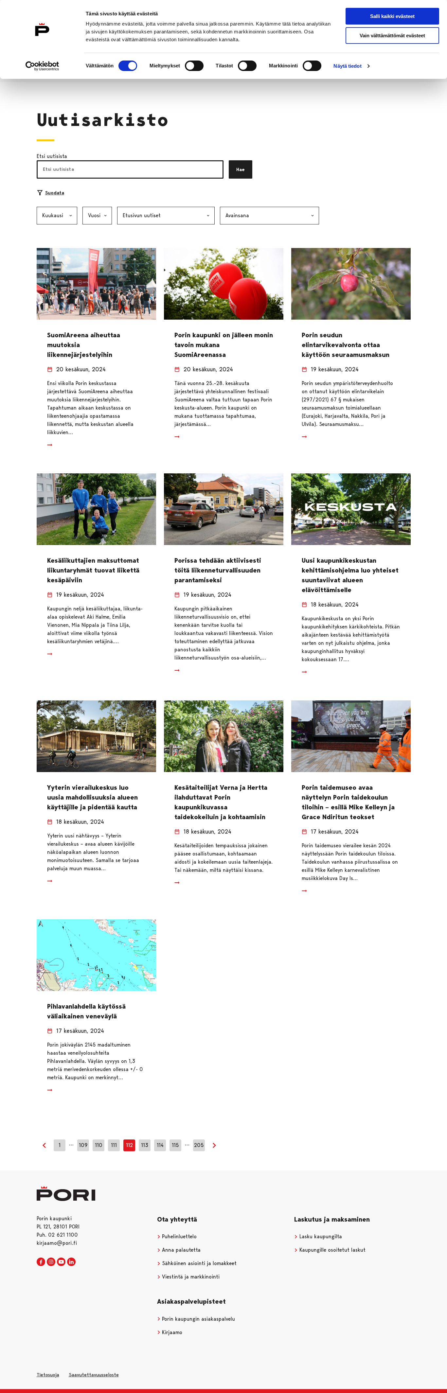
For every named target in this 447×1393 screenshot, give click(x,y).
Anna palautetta (180, 1250)
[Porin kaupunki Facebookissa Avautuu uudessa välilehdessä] (41, 1262)
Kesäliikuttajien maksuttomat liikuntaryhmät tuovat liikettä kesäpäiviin (93, 570)
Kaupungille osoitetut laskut (332, 1250)
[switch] (194, 66)
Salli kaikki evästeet (392, 16)
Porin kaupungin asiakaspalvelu (197, 1319)
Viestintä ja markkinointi (190, 1277)
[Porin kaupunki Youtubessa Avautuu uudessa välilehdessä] (61, 1262)
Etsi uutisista (52, 156)
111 (114, 1145)
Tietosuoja (48, 1375)
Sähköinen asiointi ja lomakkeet (198, 1263)
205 (199, 1145)
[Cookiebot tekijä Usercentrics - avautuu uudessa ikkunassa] (42, 66)
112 (129, 1145)
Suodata (54, 193)
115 (175, 1145)
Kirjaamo (171, 1332)
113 (144, 1145)
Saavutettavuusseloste (94, 1375)
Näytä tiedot (347, 66)
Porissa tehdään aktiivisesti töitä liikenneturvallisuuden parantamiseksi (217, 570)
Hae (240, 169)
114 (160, 1145)
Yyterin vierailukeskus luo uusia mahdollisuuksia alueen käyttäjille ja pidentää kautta (92, 797)
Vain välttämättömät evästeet (392, 35)
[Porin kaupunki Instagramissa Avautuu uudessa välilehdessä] (51, 1262)
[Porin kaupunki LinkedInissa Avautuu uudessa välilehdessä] (71, 1262)
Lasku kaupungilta (320, 1236)
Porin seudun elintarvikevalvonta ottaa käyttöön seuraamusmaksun (345, 345)
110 (98, 1145)
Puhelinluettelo (178, 1236)
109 (83, 1145)
